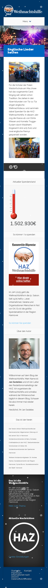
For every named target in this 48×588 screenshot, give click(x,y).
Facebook (11, 167)
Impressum (16, 573)
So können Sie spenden (20, 323)
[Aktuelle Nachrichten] (24, 537)
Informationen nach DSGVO (20, 576)
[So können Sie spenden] (24, 285)
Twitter (16, 167)
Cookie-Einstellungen (19, 557)
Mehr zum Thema (17, 506)
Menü (25, 21)
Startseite (15, 571)
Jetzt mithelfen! (32, 568)
